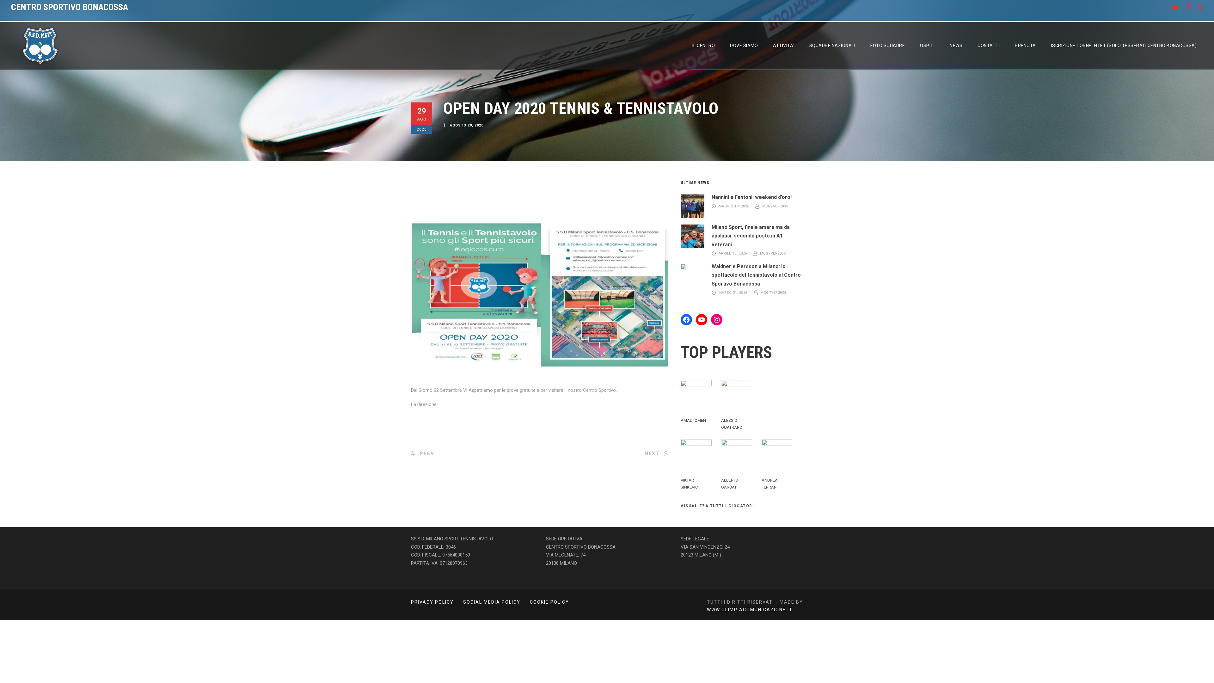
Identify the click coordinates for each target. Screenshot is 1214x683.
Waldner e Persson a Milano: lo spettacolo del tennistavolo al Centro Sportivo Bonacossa (756, 274)
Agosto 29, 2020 (466, 126)
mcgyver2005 (775, 206)
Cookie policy (549, 602)
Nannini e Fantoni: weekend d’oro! (752, 197)
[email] (1175, 7)
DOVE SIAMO (744, 45)
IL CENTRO (703, 45)
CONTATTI (989, 45)
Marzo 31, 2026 (733, 293)
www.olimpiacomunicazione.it (750, 609)
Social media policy (491, 602)
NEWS (956, 45)
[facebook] (1188, 7)
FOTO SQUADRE (887, 45)
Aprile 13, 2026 (733, 254)
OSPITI (927, 45)
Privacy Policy (432, 602)
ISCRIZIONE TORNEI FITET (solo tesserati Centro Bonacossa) (1124, 45)
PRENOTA (1025, 45)
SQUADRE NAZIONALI (832, 45)
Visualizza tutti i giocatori (717, 506)
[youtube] (1200, 7)
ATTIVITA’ (783, 45)
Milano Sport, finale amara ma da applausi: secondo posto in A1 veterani (751, 235)
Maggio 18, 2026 (734, 206)
